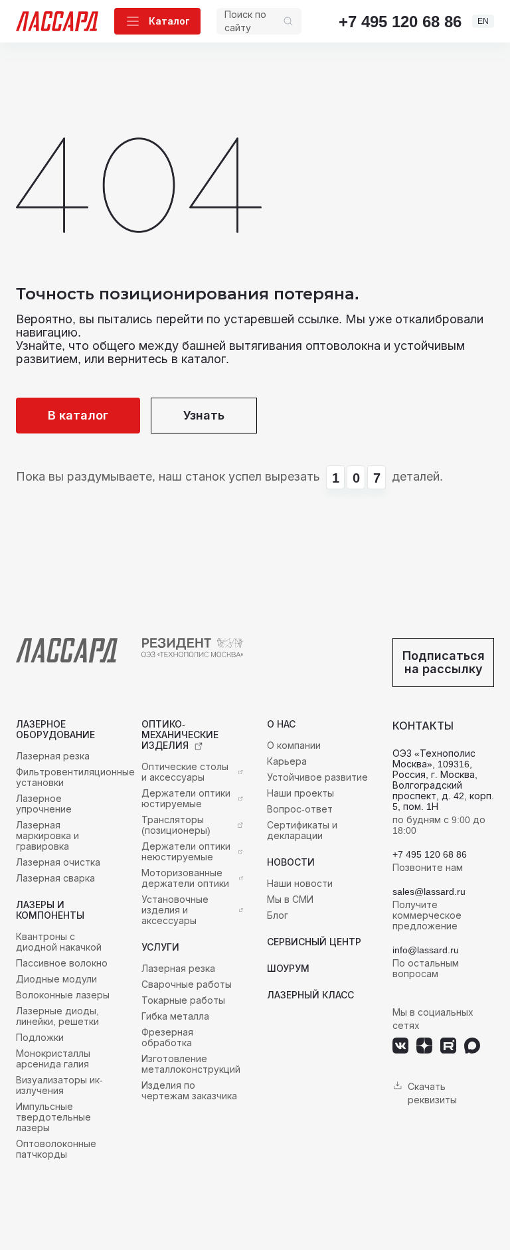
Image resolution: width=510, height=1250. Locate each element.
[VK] (400, 1046)
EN (483, 21)
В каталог (78, 415)
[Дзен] (424, 1046)
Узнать (203, 415)
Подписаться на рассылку (443, 662)
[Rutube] (448, 1046)
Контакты (423, 725)
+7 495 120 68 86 (400, 21)
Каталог (169, 21)
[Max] (472, 1046)
